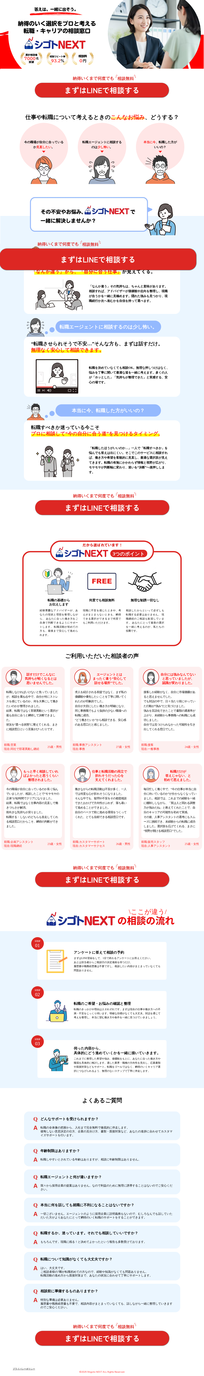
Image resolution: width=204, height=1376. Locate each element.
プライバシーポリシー (24, 1368)
